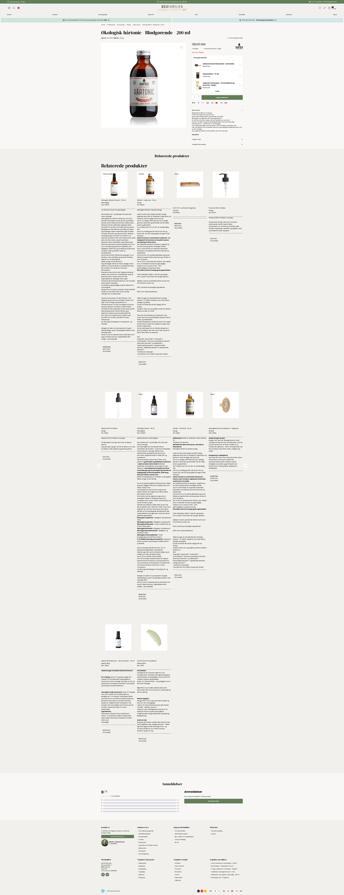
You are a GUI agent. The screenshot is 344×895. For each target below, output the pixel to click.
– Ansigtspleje (142, 869)
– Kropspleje (141, 872)
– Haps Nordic (178, 877)
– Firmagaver (142, 851)
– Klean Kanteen (179, 866)
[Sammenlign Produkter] (325, 8)
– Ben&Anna (177, 872)
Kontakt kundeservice (117, 836)
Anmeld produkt (213, 801)
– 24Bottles (177, 880)
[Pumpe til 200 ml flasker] (226, 188)
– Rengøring (141, 877)
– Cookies (141, 839)
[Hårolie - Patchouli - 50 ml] (190, 409)
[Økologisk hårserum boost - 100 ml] (118, 184)
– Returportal (142, 842)
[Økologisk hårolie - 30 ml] (154, 409)
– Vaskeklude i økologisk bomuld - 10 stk (222, 872)
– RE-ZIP (176, 842)
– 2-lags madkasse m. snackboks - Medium (223, 869)
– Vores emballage (180, 839)
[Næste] (245, 465)
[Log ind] (9, 8)
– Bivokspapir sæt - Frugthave (219, 877)
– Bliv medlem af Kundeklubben (184, 837)
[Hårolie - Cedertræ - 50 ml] (154, 184)
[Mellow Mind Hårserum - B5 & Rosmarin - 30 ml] (118, 641)
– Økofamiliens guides (181, 834)
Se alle (217, 91)
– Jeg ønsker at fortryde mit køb (148, 845)
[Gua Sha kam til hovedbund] (154, 641)
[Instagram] (107, 874)
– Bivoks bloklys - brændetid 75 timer (221, 866)
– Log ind (213, 834)
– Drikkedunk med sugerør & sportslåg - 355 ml (224, 875)
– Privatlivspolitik (143, 837)
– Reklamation (142, 848)
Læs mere (195, 134)
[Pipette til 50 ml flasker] (118, 409)
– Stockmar (177, 869)
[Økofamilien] (172, 8)
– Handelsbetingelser (144, 834)
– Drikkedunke (142, 863)
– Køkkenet (141, 875)
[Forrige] (99, 465)
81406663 (114, 844)
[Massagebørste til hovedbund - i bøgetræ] (226, 409)
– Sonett (176, 875)
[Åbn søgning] (14, 8)
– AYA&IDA (177, 863)
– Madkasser (141, 866)
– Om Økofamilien (179, 831)
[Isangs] (239, 48)
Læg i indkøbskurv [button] (222, 97)
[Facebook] (103, 874)
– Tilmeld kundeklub (216, 831)
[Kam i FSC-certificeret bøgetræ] (190, 188)
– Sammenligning (143, 854)
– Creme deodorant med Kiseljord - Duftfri (223, 863)
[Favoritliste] (320, 8)
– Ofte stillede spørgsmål (145, 831)
